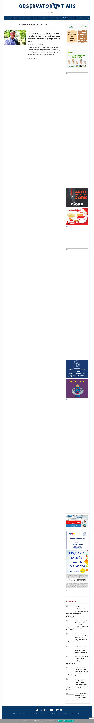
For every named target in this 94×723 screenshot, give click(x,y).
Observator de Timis (47, 710)
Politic (26, 18)
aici (55, 720)
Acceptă (60, 720)
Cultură (45, 18)
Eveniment (35, 18)
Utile (60, 714)
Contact (65, 714)
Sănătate (65, 18)
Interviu (43, 714)
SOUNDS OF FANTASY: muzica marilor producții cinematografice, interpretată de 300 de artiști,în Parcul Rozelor (77, 637)
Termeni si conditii (68, 720)
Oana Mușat (40, 44)
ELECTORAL (30, 31)
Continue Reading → (34, 58)
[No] (92, 721)
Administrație (15, 18)
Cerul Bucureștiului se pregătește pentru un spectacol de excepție (80, 648)
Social (74, 18)
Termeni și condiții (74, 714)
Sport (82, 18)
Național (55, 18)
